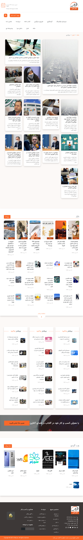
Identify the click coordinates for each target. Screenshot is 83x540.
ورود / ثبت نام (15, 15)
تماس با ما (9, 22)
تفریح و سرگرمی (38, 22)
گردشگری (49, 22)
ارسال (23, 529)
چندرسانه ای (9, 28)
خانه (34, 28)
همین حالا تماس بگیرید (16, 423)
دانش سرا (19, 28)
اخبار (27, 28)
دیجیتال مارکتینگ (61, 22)
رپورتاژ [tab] (7, 217)
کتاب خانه (27, 22)
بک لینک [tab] (8, 446)
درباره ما (18, 22)
